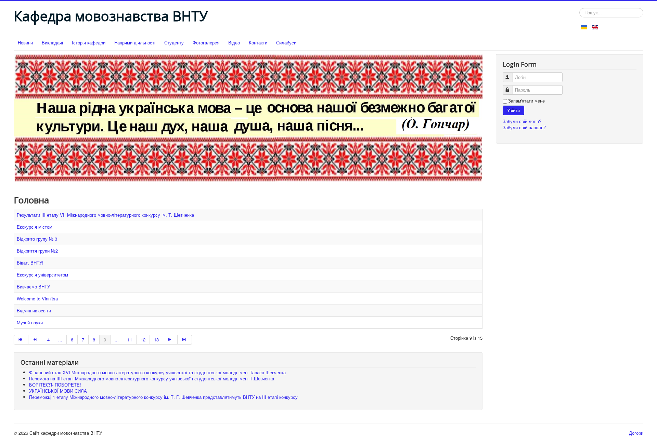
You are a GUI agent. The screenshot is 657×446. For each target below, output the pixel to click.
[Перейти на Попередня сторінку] (35, 339)
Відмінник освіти (34, 310)
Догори (636, 433)
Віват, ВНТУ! (30, 262)
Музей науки (30, 322)
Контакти (258, 42)
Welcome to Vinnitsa (37, 298)
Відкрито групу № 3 (37, 238)
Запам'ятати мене (526, 101)
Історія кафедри (88, 42)
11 (129, 339)
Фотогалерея (206, 42)
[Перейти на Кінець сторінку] (185, 339)
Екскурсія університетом (42, 274)
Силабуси (286, 42)
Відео (234, 42)
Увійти (513, 110)
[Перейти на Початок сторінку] (21, 339)
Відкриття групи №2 (37, 250)
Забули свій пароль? (524, 127)
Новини (25, 42)
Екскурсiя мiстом (34, 227)
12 (143, 339)
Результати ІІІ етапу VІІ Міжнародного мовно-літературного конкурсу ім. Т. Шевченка (105, 215)
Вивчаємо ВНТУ (33, 286)
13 (156, 339)
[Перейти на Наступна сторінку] (170, 339)
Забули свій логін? (522, 121)
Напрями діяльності (134, 42)
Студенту (174, 42)
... (60, 339)
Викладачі (52, 42)
